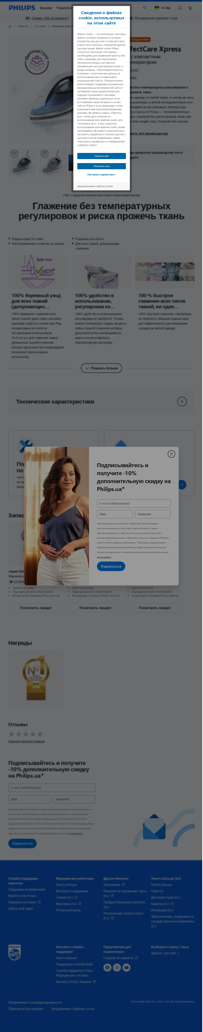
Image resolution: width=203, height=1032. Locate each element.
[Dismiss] (171, 454)
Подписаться (111, 566)
